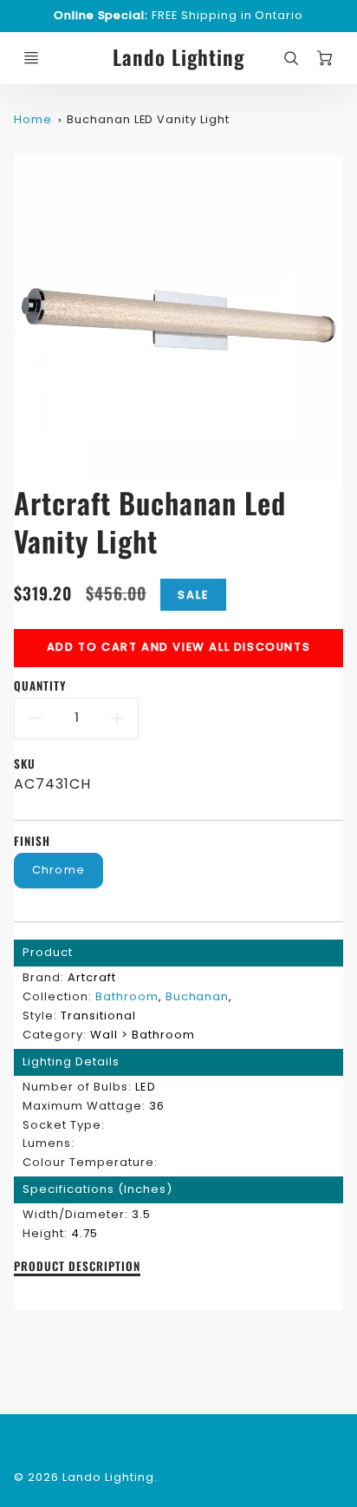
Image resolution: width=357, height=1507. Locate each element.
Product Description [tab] (77, 1266)
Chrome (59, 869)
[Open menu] (31, 58)
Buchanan (198, 996)
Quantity (40, 685)
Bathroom (127, 996)
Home (33, 119)
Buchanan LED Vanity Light (148, 119)
